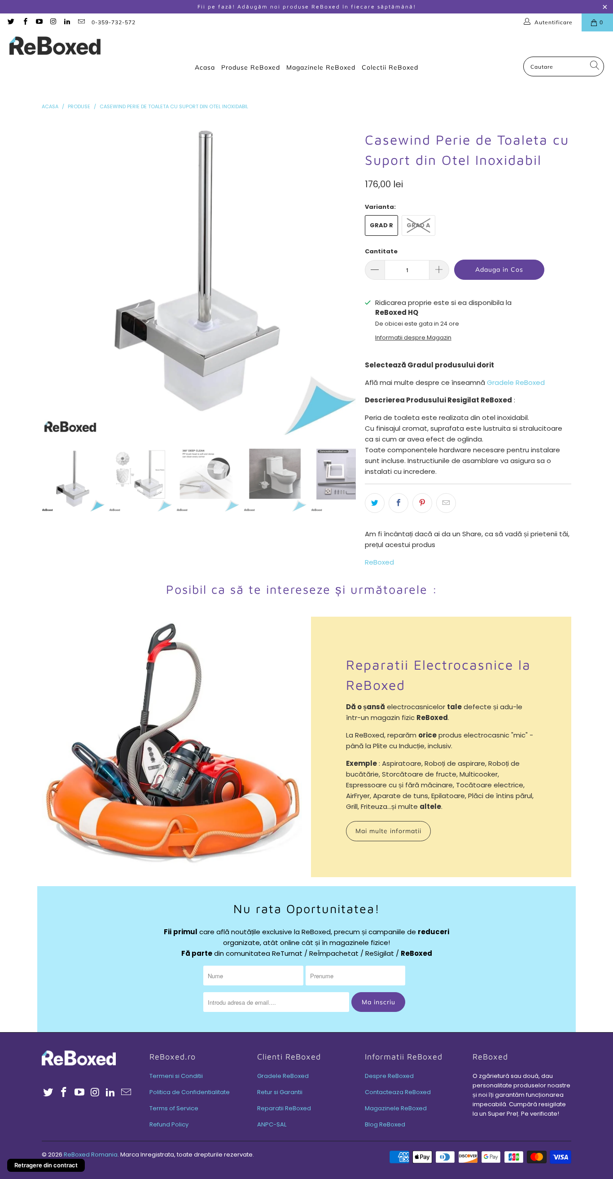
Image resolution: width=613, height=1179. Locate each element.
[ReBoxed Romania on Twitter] (10, 22)
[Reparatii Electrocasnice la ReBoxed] (172, 747)
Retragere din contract (46, 1165)
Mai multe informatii (388, 831)
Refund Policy (168, 1124)
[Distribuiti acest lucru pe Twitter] (375, 503)
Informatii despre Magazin (413, 337)
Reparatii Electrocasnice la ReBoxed (438, 675)
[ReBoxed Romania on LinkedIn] (66, 22)
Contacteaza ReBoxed (398, 1092)
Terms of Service (173, 1108)
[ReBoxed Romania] (55, 46)
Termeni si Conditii (176, 1076)
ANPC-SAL (271, 1124)
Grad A (418, 225)
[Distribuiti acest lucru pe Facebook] (398, 503)
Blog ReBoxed (385, 1124)
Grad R (381, 225)
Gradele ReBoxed (516, 382)
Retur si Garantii (279, 1092)
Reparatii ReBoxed (284, 1108)
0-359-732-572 (114, 22)
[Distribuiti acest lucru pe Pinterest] (422, 503)
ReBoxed (379, 562)
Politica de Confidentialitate (189, 1092)
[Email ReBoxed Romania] (80, 22)
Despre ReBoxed (389, 1076)
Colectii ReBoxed (390, 67)
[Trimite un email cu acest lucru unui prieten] (446, 503)
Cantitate (381, 251)
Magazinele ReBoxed (320, 67)
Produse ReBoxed (250, 67)
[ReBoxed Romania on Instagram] (53, 22)
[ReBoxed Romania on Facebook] (24, 22)
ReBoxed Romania (91, 1154)
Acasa (205, 67)
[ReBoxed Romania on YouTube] (39, 22)
